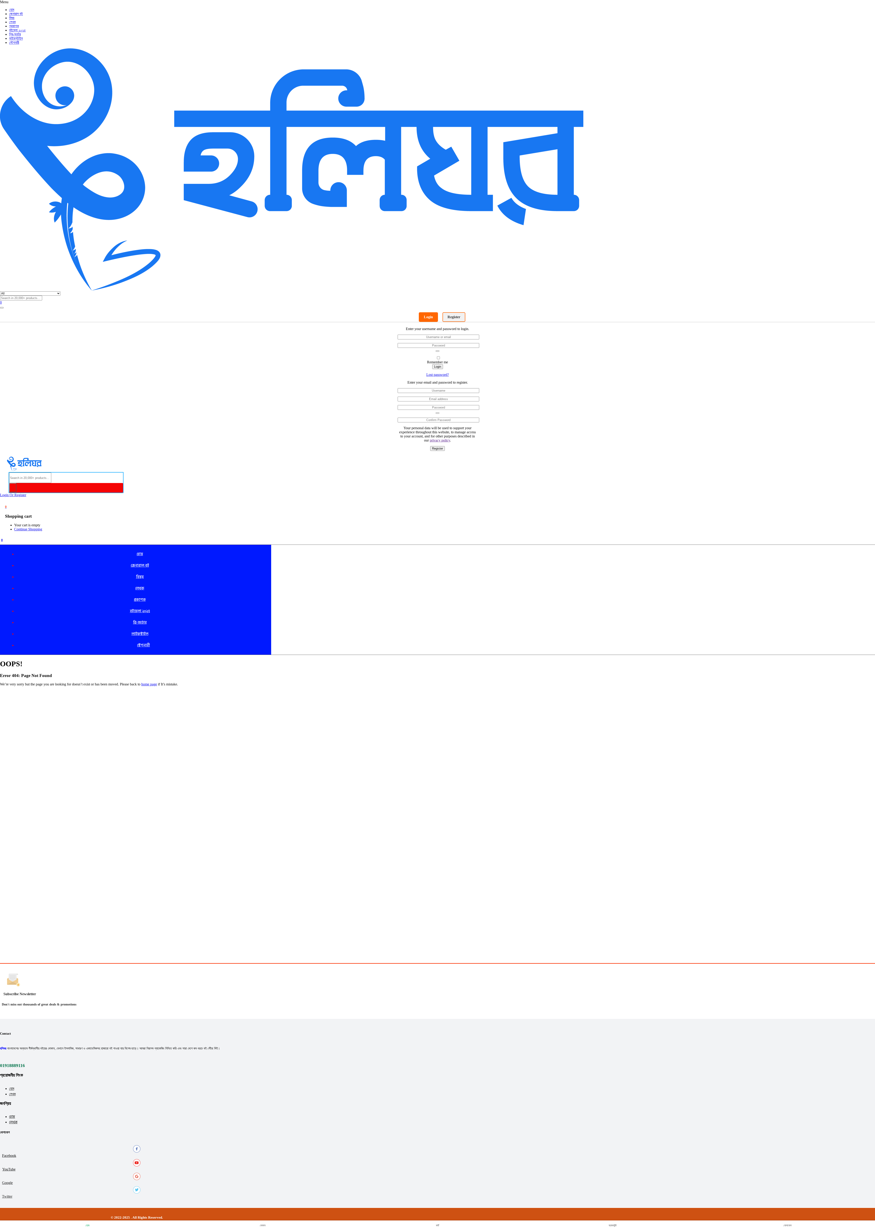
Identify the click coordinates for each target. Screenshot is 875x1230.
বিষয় (11, 18)
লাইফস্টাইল (16, 38)
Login (437, 366)
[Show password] (437, 351)
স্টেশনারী (14, 42)
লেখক (12, 22)
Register (437, 448)
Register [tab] (454, 317)
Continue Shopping (28, 529)
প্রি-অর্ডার (15, 34)
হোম (11, 1088)
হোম (11, 10)
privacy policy (440, 440)
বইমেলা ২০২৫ (17, 30)
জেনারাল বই (16, 14)
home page (149, 684)
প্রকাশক (14, 26)
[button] (6, 507)
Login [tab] (428, 317)
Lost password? (437, 375)
